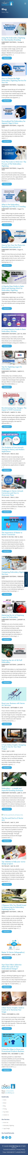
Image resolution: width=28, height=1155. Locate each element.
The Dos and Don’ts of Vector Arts (12, 819)
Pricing (5, 1108)
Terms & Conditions (9, 1149)
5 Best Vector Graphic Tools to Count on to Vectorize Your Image (13, 1009)
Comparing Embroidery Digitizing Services (14, 573)
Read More (7, 58)
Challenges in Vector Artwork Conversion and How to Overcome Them (12, 493)
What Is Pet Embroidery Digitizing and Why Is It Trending (14, 205)
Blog (4, 1105)
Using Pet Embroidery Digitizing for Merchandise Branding (13, 39)
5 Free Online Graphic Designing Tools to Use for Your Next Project (14, 747)
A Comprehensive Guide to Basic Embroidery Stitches (14, 330)
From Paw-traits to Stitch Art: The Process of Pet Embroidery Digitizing (14, 164)
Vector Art (5, 1122)
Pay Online (6, 1111)
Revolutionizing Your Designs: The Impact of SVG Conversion (14, 409)
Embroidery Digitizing (8, 1125)
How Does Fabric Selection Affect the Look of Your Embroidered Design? (11, 966)
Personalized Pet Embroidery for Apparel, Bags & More (13, 122)
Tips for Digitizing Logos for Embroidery (12, 368)
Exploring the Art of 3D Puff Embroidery (12, 661)
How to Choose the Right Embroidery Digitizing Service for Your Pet (14, 80)
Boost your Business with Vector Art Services (13, 704)
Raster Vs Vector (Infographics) (13, 952)
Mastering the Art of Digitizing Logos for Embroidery (13, 616)
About (4, 1102)
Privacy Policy (21, 1149)
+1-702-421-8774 (10, 1091)
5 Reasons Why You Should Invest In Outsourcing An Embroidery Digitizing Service (14, 907)
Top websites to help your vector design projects (13, 862)
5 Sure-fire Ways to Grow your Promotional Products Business (13, 1050)
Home (3, 12)
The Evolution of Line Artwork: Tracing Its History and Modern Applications (13, 449)
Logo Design (6, 1128)
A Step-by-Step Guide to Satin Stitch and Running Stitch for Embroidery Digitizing (13, 288)
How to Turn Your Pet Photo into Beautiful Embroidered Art (13, 246)
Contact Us (6, 1114)
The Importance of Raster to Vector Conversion (12, 533)
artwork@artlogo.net (9, 1093)
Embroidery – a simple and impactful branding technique (12, 789)
